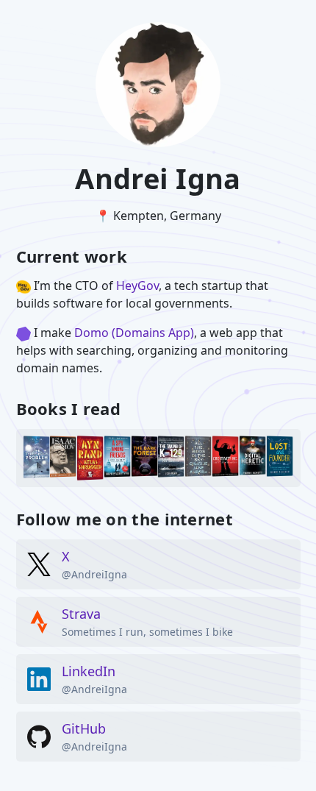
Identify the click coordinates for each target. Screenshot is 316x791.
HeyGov (137, 285)
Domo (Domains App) (134, 332)
